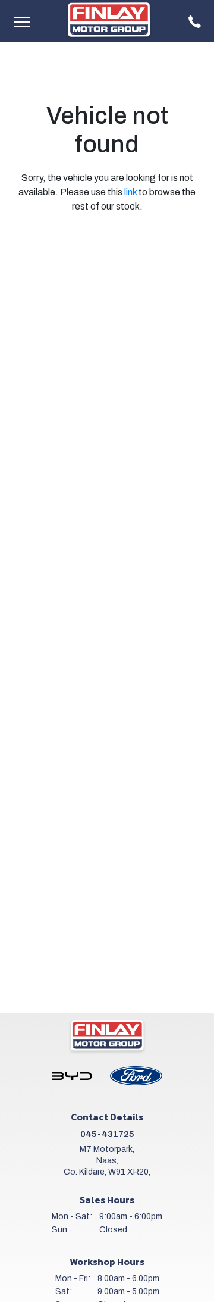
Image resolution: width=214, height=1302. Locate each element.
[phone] (194, 21)
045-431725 (107, 1134)
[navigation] (21, 21)
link (130, 192)
